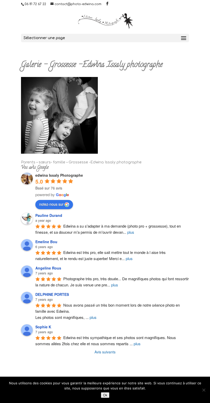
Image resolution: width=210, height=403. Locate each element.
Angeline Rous (48, 268)
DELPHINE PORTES (52, 294)
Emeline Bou (46, 241)
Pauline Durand (48, 215)
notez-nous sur (51, 204)
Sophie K (43, 326)
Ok (105, 395)
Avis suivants (105, 351)
